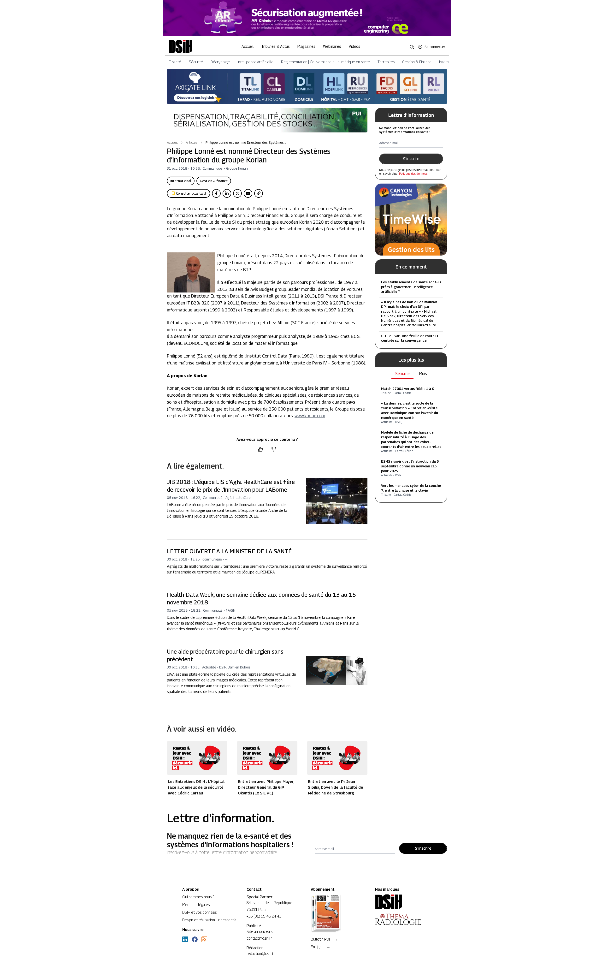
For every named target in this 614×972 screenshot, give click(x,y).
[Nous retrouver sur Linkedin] (185, 939)
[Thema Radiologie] (403, 919)
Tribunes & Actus (275, 46)
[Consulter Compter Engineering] (307, 18)
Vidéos (354, 46)
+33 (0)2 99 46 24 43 (264, 916)
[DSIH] (403, 902)
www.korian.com (310, 415)
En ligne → (320, 947)
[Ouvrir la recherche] (413, 46)
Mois (423, 373)
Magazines (306, 46)
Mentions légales (196, 904)
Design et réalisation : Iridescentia (209, 920)
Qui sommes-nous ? (198, 897)
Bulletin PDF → (324, 939)
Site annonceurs (260, 931)
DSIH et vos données (199, 912)
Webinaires (332, 46)
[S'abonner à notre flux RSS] (204, 939)
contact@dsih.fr (259, 938)
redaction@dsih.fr (261, 953)
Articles (191, 142)
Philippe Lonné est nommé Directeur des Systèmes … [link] (246, 142)
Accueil (248, 46)
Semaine (402, 373)
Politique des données (413, 173)
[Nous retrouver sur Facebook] (195, 939)
